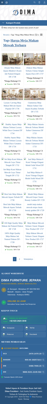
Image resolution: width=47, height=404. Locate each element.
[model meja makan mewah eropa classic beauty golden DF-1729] (34, 197)
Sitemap (26, 399)
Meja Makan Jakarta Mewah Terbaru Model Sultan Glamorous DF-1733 (34, 142)
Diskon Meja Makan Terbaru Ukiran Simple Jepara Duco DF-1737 (35, 71)
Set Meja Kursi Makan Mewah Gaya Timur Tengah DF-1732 (12, 172)
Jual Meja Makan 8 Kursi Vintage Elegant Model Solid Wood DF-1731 (34, 177)
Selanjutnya (28, 259)
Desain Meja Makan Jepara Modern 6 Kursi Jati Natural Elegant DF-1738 (12, 72)
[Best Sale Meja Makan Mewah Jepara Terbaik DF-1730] (12, 197)
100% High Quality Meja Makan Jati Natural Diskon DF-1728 (12, 237)
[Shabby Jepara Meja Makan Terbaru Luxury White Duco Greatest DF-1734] (12, 129)
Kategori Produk (13, 23)
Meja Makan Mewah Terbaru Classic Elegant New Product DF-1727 (34, 236)
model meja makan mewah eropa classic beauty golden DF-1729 (34, 207)
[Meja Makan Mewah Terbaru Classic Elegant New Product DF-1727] (34, 226)
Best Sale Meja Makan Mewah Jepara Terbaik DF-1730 (12, 207)
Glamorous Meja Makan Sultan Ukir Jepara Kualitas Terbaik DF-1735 (34, 107)
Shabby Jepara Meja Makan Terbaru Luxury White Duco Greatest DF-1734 (12, 142)
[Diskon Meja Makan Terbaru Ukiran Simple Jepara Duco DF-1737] (34, 59)
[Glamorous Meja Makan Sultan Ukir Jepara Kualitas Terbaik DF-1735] (34, 94)
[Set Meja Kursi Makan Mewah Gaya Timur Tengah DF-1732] (12, 162)
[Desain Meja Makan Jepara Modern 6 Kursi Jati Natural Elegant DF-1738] (12, 59)
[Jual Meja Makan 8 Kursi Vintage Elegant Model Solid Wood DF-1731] (34, 164)
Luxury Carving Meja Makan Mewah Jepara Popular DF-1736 (12, 106)
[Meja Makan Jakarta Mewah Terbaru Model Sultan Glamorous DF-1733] (34, 129)
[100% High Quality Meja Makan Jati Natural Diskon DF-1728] (12, 226)
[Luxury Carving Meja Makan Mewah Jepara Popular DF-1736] (12, 94)
